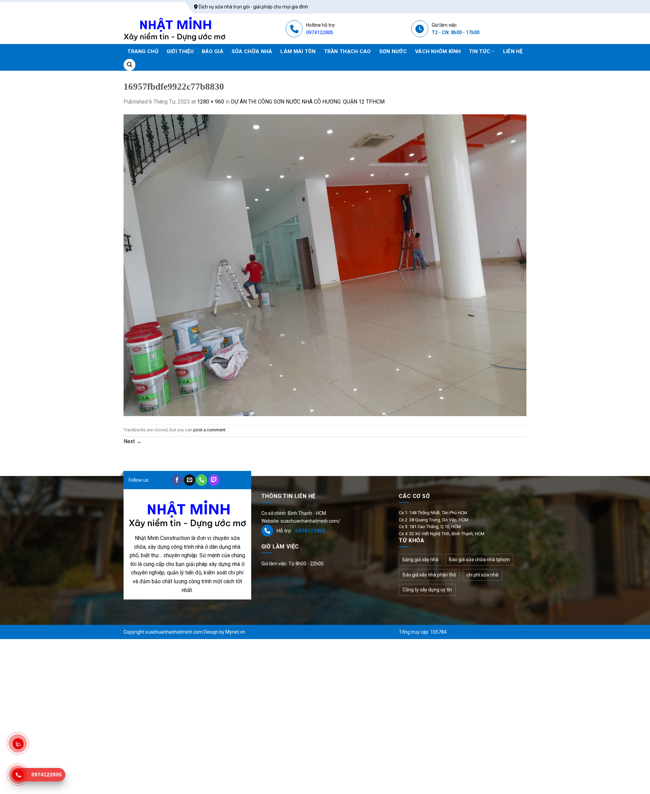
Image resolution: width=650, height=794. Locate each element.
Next (133, 441)
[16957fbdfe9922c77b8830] (325, 265)
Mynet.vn (235, 632)
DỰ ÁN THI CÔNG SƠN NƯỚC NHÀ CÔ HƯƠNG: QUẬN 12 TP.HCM (308, 101)
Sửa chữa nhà (252, 51)
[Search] (129, 65)
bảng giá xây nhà (420, 559)
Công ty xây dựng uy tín (427, 589)
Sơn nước (393, 51)
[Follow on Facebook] (177, 480)
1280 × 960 (210, 101)
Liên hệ (513, 51)
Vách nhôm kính (438, 51)
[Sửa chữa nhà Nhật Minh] (174, 29)
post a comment (209, 429)
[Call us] (201, 480)
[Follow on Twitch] (214, 480)
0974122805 (319, 32)
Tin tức (479, 51)
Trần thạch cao (347, 51)
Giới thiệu (180, 51)
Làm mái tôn (298, 51)
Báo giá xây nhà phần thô (429, 574)
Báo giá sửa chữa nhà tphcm (479, 559)
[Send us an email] (189, 480)
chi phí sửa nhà (482, 574)
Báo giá (212, 51)
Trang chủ (142, 51)
